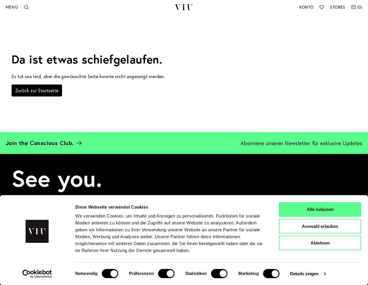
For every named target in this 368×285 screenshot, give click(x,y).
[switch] (166, 273)
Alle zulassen (320, 209)
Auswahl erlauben (320, 226)
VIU (184, 7)
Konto (306, 7)
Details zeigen (304, 273)
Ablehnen (320, 242)
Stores (337, 7)
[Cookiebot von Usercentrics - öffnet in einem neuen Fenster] (37, 273)
